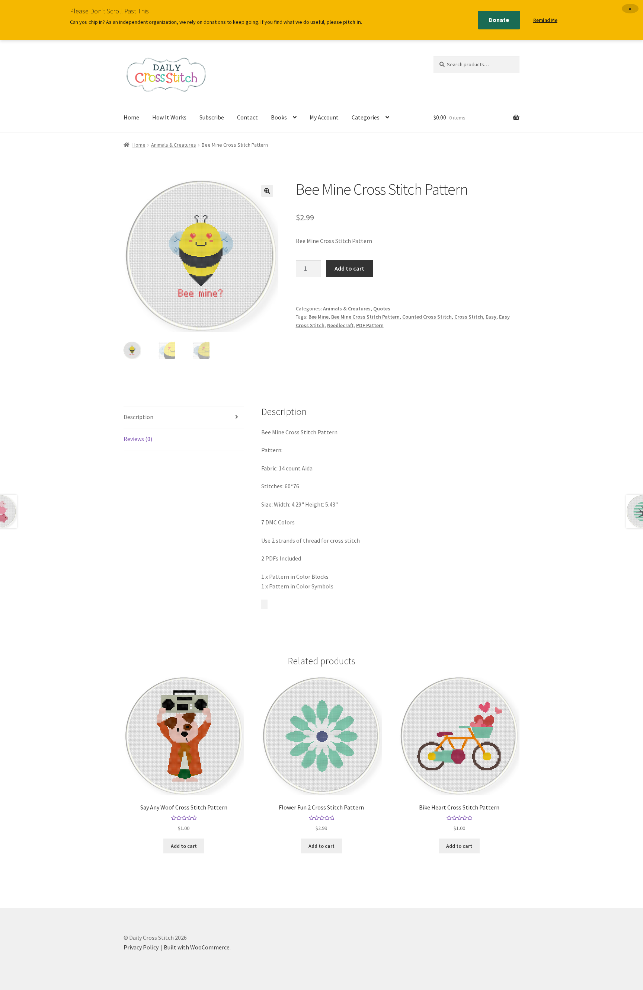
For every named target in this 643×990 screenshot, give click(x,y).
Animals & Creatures (173, 144)
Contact (247, 117)
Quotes (381, 308)
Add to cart (349, 268)
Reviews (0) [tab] (138, 439)
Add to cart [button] (184, 846)
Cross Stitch (468, 316)
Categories (366, 117)
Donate (499, 19)
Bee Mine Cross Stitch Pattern (365, 316)
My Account (324, 117)
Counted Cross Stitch (427, 316)
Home (131, 117)
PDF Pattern (370, 325)
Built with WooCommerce (197, 947)
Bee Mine (318, 316)
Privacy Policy (141, 947)
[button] (267, 191)
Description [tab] (138, 417)
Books (279, 117)
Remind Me (545, 20)
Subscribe (211, 117)
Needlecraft (340, 325)
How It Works (169, 117)
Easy (491, 316)
